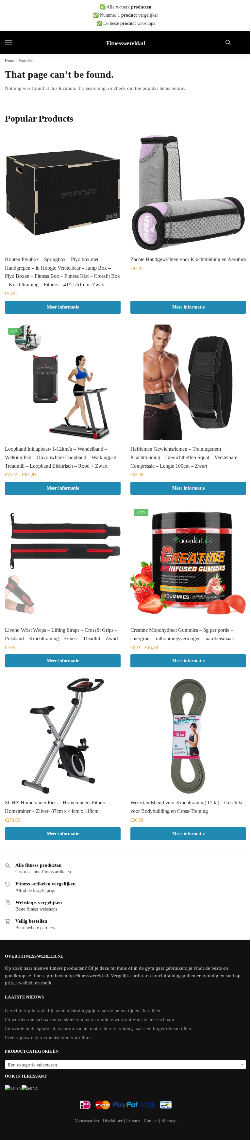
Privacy (133, 1120)
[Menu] (15, 42)
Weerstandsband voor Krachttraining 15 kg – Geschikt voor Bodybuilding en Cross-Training (186, 807)
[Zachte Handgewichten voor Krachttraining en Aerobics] (188, 193)
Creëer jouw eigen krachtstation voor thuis (48, 1037)
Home (9, 61)
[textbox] (125, 1064)
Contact (151, 1120)
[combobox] (125, 1064)
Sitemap (168, 1120)
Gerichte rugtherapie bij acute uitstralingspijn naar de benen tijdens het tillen (82, 1010)
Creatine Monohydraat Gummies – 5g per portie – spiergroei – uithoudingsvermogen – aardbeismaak (182, 634)
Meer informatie (63, 307)
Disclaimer (113, 1120)
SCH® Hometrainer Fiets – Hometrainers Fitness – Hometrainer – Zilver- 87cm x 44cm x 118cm (57, 807)
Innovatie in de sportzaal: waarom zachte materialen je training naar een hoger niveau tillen (98, 1028)
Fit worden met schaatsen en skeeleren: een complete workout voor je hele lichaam (89, 1019)
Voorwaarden (87, 1120)
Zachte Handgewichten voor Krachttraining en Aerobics (188, 259)
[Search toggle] (228, 42)
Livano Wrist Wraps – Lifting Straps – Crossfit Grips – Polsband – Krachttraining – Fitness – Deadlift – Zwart (61, 634)
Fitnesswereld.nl (125, 43)
